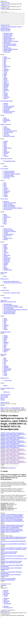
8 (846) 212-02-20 (5, 2)
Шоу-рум (6, 594)
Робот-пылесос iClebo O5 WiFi (8, 553)
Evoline (5, 166)
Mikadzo (6, 264)
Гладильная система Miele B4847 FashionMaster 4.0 (13, 543)
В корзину (3, 467)
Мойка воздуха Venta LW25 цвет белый (11, 562)
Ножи (5, 236)
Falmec (5, 74)
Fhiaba (5, 82)
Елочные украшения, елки (7, 388)
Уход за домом (4, 198)
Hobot (5, 218)
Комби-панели (7, 37)
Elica (5, 62)
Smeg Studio (7, 601)
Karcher (5, 194)
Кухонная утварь (8, 238)
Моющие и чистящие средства (8, 301)
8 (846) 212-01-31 (5, 5)
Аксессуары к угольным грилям (12, 292)
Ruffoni (5, 98)
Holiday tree (6, 392)
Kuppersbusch (7, 66)
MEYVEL (6, 86)
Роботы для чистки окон (10, 202)
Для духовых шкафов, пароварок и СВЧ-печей (15, 309)
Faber (5, 75)
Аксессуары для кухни (6, 158)
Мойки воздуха (4, 278)
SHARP (6, 87)
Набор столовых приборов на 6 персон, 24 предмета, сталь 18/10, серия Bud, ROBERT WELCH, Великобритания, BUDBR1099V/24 (12, 520)
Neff (5, 63)
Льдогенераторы (8, 112)
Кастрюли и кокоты (9, 230)
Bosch (5, 61)
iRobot (5, 221)
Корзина (3, 399)
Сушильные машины (9, 172)
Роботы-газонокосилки (9, 206)
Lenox (5, 267)
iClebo (5, 219)
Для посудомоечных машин (11, 305)
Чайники (6, 103)
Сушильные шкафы (9, 175)
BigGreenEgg (7, 297)
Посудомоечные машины (10, 45)
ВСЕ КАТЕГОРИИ (5, 29)
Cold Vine (6, 81)
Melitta (5, 318)
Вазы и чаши (4, 272)
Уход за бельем (4, 168)
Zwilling (6, 94)
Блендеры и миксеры (9, 106)
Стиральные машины (9, 171)
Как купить (6, 593)
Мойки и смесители (6, 124)
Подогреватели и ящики (10, 43)
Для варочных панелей (9, 312)
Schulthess (6, 192)
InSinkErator (7, 152)
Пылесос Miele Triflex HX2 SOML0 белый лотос (13, 538)
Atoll (5, 154)
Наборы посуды (8, 228)
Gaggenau (6, 69)
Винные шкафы (8, 50)
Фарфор (6, 239)
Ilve (4, 91)
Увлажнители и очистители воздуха (13, 282)
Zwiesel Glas (7, 259)
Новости (6, 591)
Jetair (5, 77)
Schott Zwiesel (7, 257)
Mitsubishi (6, 85)
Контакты (6, 590)
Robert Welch (7, 255)
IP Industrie (6, 90)
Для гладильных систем (10, 310)
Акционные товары (6, 331)
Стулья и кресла (8, 380)
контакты (6, 28)
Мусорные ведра (8, 209)
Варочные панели (8, 35)
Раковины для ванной (9, 136)
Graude (5, 73)
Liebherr (6, 78)
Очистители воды (8, 132)
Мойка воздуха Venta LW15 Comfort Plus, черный (13, 549)
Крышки (6, 232)
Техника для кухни (5, 30)
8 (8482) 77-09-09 (5, 8)
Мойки (5, 126)
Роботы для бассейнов (9, 205)
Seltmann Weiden (8, 269)
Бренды (2, 398)
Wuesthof (6, 263)
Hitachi (5, 79)
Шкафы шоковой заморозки (11, 49)
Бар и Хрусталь (7, 235)
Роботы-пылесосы (8, 204)
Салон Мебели (7, 603)
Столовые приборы (9, 234)
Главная (3, 407)
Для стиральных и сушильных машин (13, 306)
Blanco (5, 142)
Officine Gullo (7, 58)
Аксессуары (7, 51)
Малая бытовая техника (7, 100)
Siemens (6, 320)
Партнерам (6, 598)
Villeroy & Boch (7, 148)
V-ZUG (5, 71)
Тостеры (6, 104)
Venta (5, 287)
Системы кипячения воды (10, 130)
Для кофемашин (8, 304)
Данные (6, 602)
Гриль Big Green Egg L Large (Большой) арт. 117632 (14, 558)
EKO (5, 222)
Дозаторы (6, 133)
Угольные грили (5, 290)
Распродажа (4, 354)
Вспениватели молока (9, 111)
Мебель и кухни (5, 378)
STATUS (6, 153)
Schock (5, 146)
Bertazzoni (6, 70)
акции (2, 28)
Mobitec (5, 385)
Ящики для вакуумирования (11, 41)
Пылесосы (6, 201)
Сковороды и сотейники (10, 231)
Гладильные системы (9, 176)
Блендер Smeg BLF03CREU (8, 580)
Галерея (6, 595)
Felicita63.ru (3, 585)
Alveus (5, 149)
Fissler (5, 249)
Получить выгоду (11, 467)
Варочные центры (8, 33)
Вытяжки (6, 46)
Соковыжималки (8, 107)
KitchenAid (6, 83)
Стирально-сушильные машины (12, 173)
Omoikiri (6, 95)
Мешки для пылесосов (9, 313)
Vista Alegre (6, 97)
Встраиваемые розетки (9, 161)
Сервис (5, 599)
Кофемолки (6, 110)
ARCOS (6, 93)
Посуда (2, 226)
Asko (5, 67)
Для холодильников (9, 308)
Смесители (6, 128)
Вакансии (6, 606)
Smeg (5, 59)
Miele (5, 65)
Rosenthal (6, 268)
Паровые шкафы (8, 39)
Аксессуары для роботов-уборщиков (13, 208)
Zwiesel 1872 (7, 260)
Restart (5, 57)
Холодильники (7, 47)
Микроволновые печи (9, 38)
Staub (5, 251)
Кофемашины (7, 42)
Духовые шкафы (8, 34)
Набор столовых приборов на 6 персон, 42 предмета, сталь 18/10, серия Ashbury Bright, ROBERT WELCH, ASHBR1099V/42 (12, 530)
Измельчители (7, 129)
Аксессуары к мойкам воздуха (11, 281)
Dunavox (6, 89)
